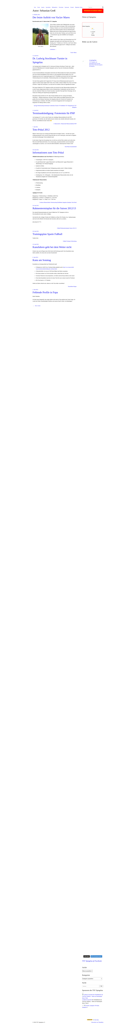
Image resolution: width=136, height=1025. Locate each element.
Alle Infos (96, 1019)
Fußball (58, 228)
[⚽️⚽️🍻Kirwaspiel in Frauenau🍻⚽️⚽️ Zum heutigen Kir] (90, 742)
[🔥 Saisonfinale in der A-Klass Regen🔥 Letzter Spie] (101, 115)
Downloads (61, 7)
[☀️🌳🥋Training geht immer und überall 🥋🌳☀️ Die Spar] (95, 748)
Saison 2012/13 (73, 228)
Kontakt (72, 7)
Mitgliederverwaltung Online (93, 10)
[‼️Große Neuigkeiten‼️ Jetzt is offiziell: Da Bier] (95, 141)
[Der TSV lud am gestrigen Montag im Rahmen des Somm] (101, 830)
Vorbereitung (73, 241)
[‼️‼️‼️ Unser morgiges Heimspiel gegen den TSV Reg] (95, 267)
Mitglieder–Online (78, 7)
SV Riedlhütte (62, 105)
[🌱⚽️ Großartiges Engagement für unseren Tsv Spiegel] (95, 573)
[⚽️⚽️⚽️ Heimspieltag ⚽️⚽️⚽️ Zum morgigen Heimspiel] (84, 744)
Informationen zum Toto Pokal (48, 152)
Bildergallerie (54, 7)
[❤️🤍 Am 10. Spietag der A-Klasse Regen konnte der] (90, 402)
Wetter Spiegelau (86, 26)
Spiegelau (64, 202)
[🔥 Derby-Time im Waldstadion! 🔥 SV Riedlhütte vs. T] (95, 409)
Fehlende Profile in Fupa (45, 292)
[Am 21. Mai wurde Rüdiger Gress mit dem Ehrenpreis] (90, 159)
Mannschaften (47, 202)
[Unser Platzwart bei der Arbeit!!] (90, 507)
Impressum (67, 7)
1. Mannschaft (56, 123)
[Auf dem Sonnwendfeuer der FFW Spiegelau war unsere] (84, 80)
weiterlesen (53, 49)
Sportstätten (48, 7)
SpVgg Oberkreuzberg (39, 105)
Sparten (42, 7)
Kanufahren (70, 286)
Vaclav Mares (73, 52)
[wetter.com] (90, 1019)
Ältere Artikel (36, 305)
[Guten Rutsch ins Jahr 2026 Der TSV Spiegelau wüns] (84, 409)
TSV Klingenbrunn (69, 105)
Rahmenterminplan (65, 228)
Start (35, 7)
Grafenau (41, 202)
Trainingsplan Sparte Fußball (47, 234)
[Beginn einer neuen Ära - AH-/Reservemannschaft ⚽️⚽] (101, 435)
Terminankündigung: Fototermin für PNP (54, 113)
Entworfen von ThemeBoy (97, 1022)
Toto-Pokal (67, 146)
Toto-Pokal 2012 (41, 129)
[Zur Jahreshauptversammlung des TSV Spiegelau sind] (90, 266)
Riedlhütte (60, 202)
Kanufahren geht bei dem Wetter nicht (52, 247)
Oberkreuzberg (54, 202)
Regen (75, 286)
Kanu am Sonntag (42, 260)
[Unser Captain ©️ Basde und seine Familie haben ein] (101, 308)
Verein (38, 7)
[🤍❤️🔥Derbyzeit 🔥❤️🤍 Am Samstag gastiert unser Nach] (84, 284)
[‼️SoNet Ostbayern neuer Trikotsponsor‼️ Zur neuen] (101, 550)
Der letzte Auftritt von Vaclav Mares (51, 17)
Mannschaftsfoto (70, 123)
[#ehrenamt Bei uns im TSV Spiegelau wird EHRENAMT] (84, 604)
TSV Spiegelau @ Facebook (92, 961)
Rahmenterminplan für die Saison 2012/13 (54, 208)
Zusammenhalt (73, 146)
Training (68, 241)
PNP (75, 123)
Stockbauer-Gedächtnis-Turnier (51, 105)
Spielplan (69, 202)
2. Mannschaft (63, 123)
